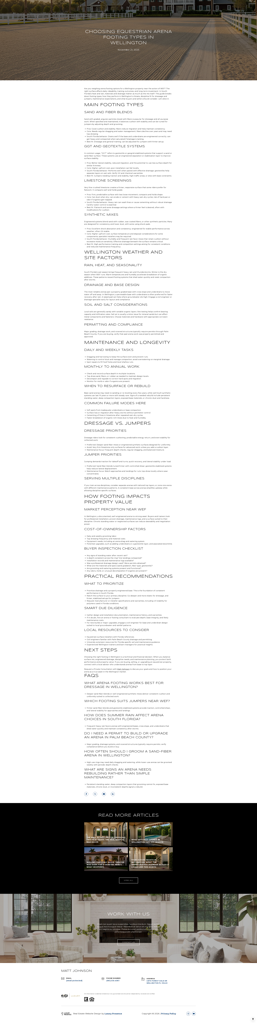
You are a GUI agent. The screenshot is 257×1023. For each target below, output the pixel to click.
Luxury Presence (113, 1014)
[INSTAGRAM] (188, 1014)
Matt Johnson (123, 669)
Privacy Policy (168, 1014)
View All (128, 880)
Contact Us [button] (128, 942)
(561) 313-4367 (112, 980)
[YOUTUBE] (194, 1014)
